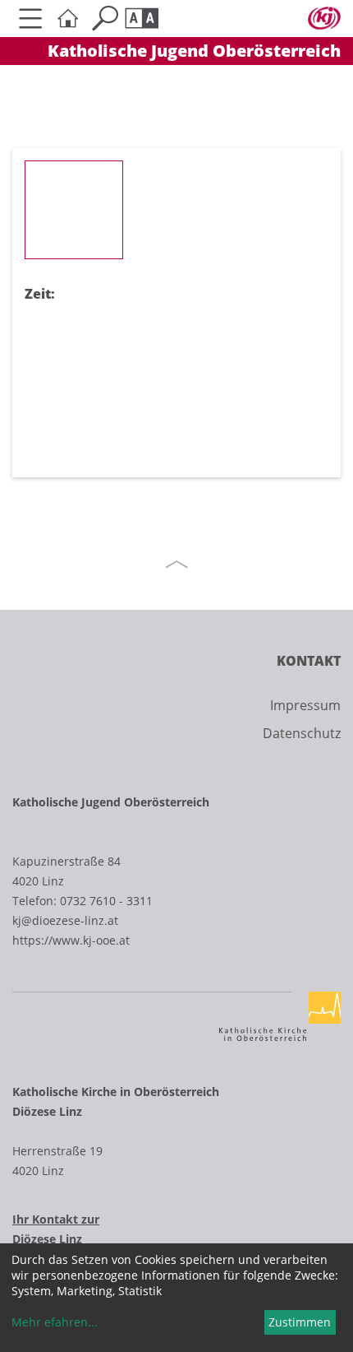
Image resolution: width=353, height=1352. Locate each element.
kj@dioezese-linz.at (65, 920)
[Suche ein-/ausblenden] (104, 18)
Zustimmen (299, 1322)
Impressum (305, 705)
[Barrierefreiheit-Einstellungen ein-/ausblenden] (141, 18)
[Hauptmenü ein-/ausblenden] (30, 18)
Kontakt (309, 661)
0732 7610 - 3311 (106, 900)
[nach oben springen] (176, 564)
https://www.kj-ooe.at (71, 940)
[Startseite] (67, 18)
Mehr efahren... (54, 1322)
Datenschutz (302, 733)
